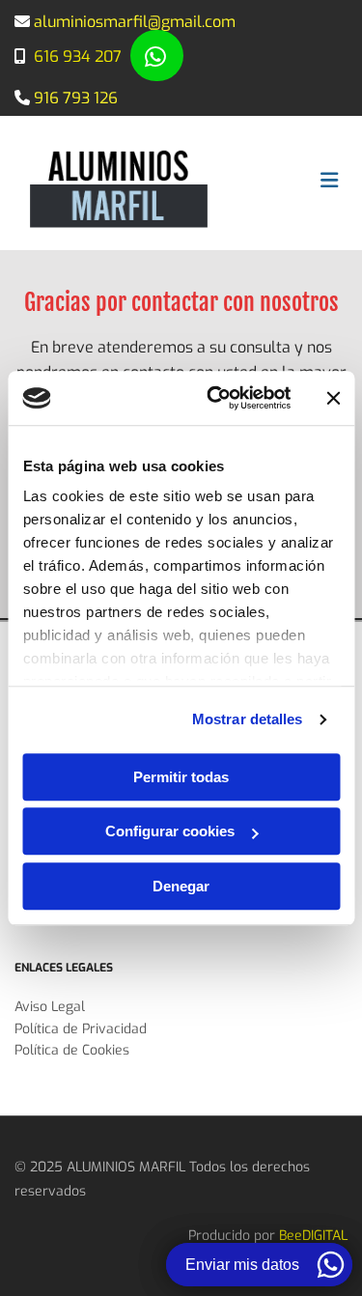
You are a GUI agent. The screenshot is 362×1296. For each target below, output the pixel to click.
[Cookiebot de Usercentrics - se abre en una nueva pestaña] (216, 397)
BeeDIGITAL (313, 1235)
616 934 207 (78, 56)
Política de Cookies (71, 1050)
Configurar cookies (170, 831)
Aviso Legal (49, 1007)
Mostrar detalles (247, 719)
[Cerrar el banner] (333, 398)
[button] (156, 55)
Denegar (181, 886)
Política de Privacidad (80, 1029)
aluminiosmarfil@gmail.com (135, 22)
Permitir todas (181, 777)
